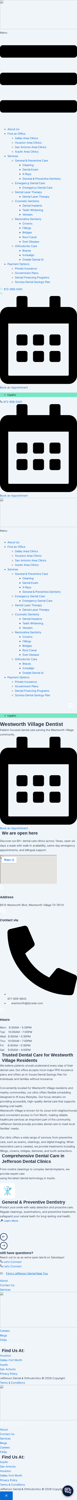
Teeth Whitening (32, 210)
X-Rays (26, 174)
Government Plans (26, 273)
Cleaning (28, 165)
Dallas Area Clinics (26, 138)
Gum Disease (30, 241)
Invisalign (28, 255)
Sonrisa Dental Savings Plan (32, 282)
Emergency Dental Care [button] (30, 183)
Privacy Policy (8, 1373)
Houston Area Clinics (28, 142)
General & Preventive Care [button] (31, 160)
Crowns (27, 223)
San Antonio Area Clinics (30, 147)
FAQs (3, 1340)
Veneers (27, 214)
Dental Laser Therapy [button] (28, 192)
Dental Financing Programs (32, 277)
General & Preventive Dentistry (41, 178)
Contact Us (7, 1285)
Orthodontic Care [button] (26, 246)
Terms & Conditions (12, 1382)
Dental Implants (32, 205)
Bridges (27, 232)
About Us (13, 129)
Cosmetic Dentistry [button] (27, 201)
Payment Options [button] (18, 264)
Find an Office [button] (16, 133)
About (4, 1280)
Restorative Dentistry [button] (28, 219)
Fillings (26, 228)
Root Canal (29, 237)
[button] (38, 77)
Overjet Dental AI (33, 259)
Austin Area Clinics (27, 151)
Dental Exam (30, 169)
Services (5, 1289)
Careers (5, 1330)
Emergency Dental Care (37, 187)
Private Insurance (26, 268)
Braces (26, 250)
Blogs (3, 1335)
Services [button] (12, 156)
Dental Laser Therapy (35, 196)
